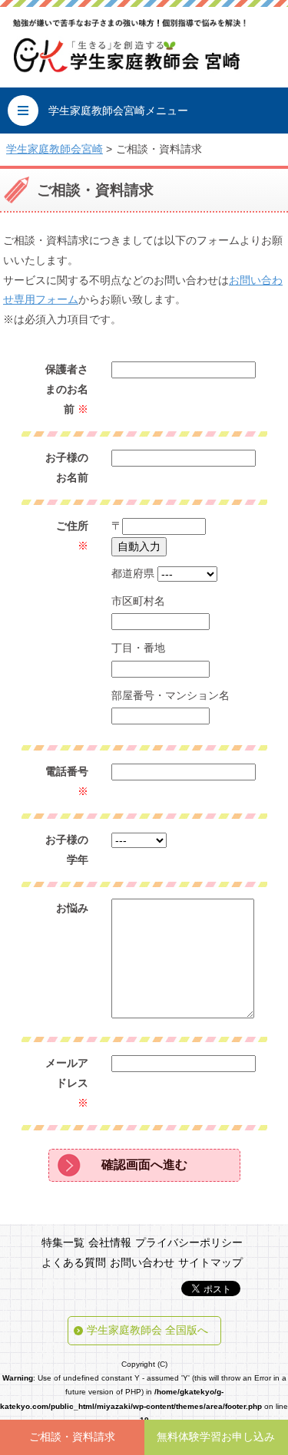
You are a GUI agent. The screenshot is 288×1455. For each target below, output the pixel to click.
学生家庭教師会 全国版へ (147, 1330)
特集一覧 (62, 1242)
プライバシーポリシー (189, 1242)
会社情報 (109, 1242)
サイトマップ (210, 1262)
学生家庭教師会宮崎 (54, 149)
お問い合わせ (142, 1262)
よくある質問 (73, 1262)
